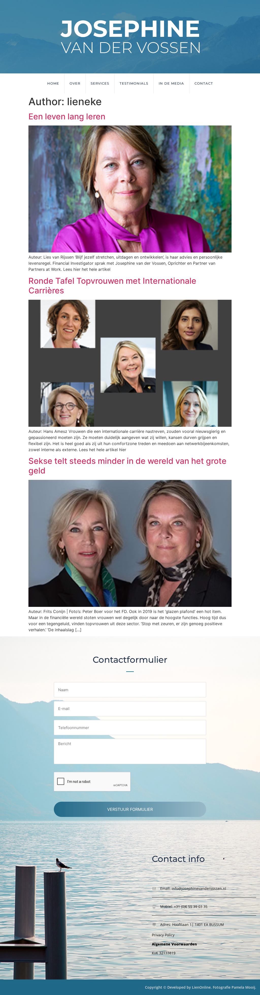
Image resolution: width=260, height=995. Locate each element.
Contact (203, 83)
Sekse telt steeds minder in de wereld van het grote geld (127, 466)
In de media (171, 83)
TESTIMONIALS (134, 83)
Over (75, 83)
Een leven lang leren (66, 116)
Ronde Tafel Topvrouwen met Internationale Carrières (112, 285)
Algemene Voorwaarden (174, 944)
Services (100, 83)
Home (53, 83)
